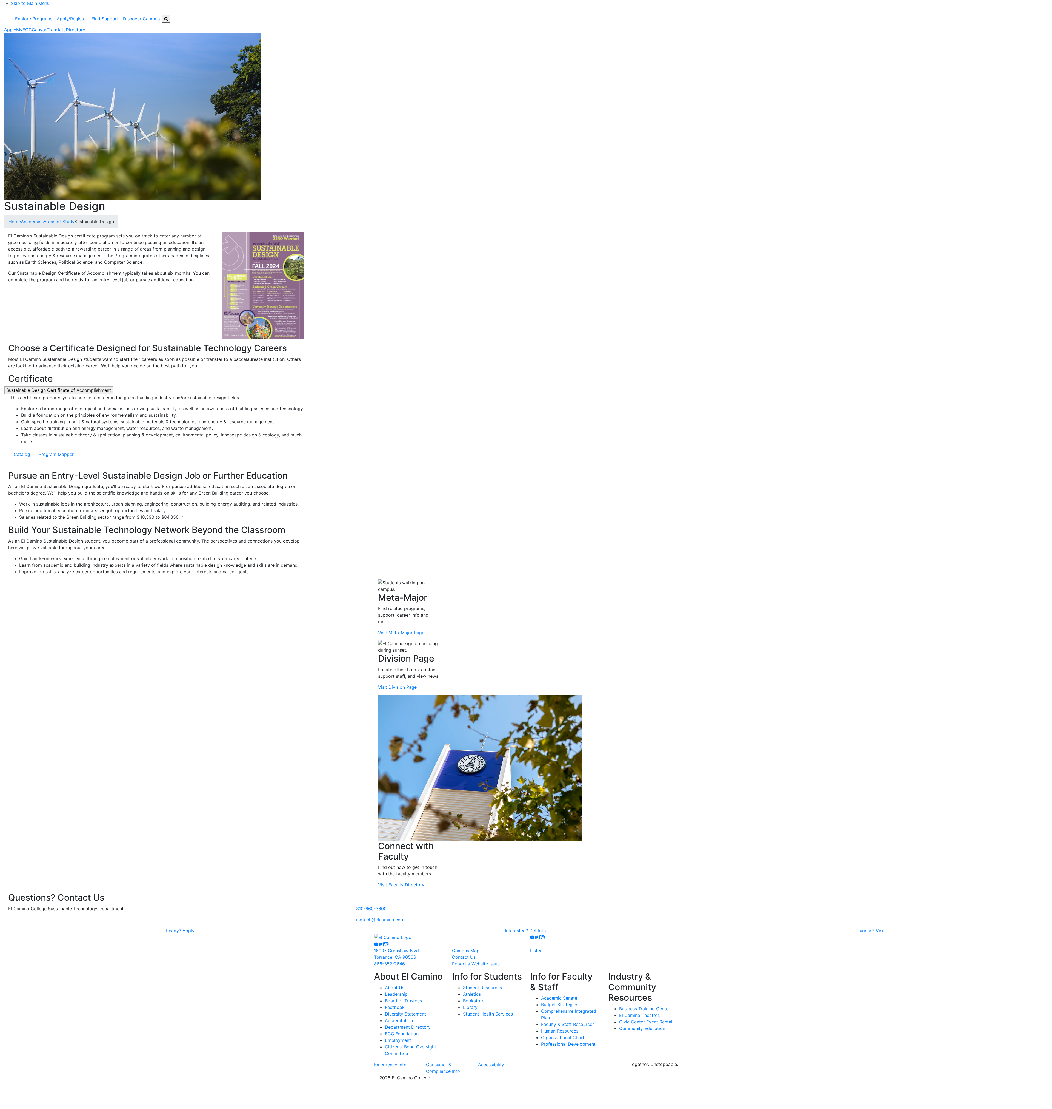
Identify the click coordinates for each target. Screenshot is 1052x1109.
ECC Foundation (402, 1033)
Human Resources (559, 1031)
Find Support (105, 18)
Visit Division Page (397, 687)
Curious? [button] (871, 930)
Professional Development (568, 1044)
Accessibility (491, 1064)
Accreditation (399, 1020)
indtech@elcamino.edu (379, 919)
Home (14, 221)
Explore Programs (33, 18)
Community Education (642, 1028)
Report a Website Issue (476, 963)
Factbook (395, 1007)
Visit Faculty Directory (401, 884)
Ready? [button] (180, 930)
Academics (32, 221)
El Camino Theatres (639, 1015)
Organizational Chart (562, 1037)
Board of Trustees (403, 1000)
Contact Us (464, 957)
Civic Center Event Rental (645, 1022)
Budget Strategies (559, 1004)
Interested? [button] (526, 930)
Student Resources (482, 987)
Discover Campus (141, 18)
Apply (10, 29)
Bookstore (473, 1000)
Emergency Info (390, 1064)
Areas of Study (59, 221)
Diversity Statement (405, 1014)
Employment (398, 1040)
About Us (394, 987)
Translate (56, 29)
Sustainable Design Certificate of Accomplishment (58, 390)
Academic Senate (559, 998)
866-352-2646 (389, 963)
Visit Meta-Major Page (401, 632)
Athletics (472, 994)
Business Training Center (644, 1008)
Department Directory (408, 1027)
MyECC (24, 29)
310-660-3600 (371, 908)
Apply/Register (72, 18)
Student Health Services (488, 1014)
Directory (75, 29)
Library (470, 1007)
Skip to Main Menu (30, 3)
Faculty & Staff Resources (567, 1024)
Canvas (39, 29)
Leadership (396, 994)
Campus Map (465, 950)
